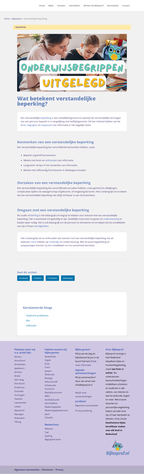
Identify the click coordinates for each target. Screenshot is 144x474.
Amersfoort (19, 360)
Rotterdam (19, 418)
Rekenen (49, 428)
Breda (17, 375)
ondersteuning (111, 218)
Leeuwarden (20, 402)
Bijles (51, 6)
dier (28, 320)
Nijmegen (19, 414)
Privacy (59, 469)
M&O (47, 396)
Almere (17, 356)
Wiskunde (49, 374)
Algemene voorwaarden (86, 405)
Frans (47, 367)
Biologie (49, 378)
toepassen (46, 125)
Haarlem (18, 398)
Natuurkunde (51, 381)
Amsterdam (20, 364)
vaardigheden (41, 226)
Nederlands (50, 356)
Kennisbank (112, 6)
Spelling (48, 435)
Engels (48, 360)
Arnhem (18, 372)
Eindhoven (19, 387)
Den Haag (19, 379)
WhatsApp (68, 278)
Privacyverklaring (83, 410)
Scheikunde (50, 385)
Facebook (23, 278)
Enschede (18, 391)
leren (23, 125)
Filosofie (49, 417)
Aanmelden (74, 6)
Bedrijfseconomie (53, 392)
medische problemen (37, 315)
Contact (126, 6)
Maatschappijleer (53, 406)
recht (33, 241)
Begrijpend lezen (53, 439)
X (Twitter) (52, 278)
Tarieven (61, 6)
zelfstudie (31, 325)
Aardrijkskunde (52, 399)
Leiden (17, 406)
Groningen (19, 395)
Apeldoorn (19, 368)
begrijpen (32, 125)
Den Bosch (19, 383)
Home (42, 6)
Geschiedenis (51, 403)
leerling (34, 215)
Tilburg (17, 421)
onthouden (51, 160)
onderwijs (54, 241)
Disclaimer (47, 469)
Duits (47, 363)
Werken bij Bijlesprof (94, 6)
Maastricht (19, 410)
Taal (47, 432)
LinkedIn (38, 278)
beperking (45, 117)
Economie (49, 388)
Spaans (48, 370)
